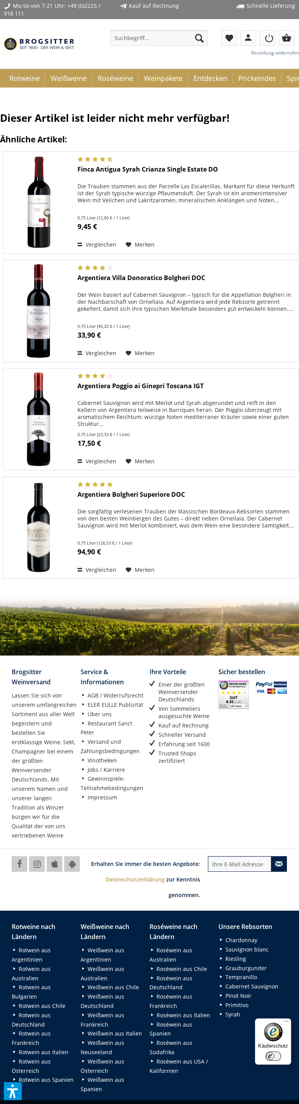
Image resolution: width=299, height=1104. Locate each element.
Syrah (232, 1014)
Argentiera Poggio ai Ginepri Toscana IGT (140, 386)
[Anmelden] (267, 38)
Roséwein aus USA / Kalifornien (179, 1066)
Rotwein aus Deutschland (31, 1019)
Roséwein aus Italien (182, 1015)
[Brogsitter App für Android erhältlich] (72, 864)
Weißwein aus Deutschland (102, 1001)
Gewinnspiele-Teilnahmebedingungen (112, 783)
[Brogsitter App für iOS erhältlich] (54, 864)
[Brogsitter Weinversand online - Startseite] (39, 44)
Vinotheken (101, 760)
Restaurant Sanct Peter (106, 728)
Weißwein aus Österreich (102, 1066)
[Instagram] (37, 864)
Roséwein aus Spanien (171, 1029)
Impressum (101, 797)
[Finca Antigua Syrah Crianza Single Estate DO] (38, 202)
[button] (13, 1091)
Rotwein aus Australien (31, 973)
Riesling (235, 958)
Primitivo (236, 1005)
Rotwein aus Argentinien (31, 954)
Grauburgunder (245, 968)
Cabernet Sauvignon (251, 986)
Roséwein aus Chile (181, 969)
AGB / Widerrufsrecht (114, 695)
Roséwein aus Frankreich (171, 1001)
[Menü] (286, 1023)
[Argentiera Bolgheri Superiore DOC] (38, 528)
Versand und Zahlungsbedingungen (110, 746)
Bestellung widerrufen (275, 52)
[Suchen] (199, 38)
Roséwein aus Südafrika (171, 1047)
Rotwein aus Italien (43, 1052)
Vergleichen (100, 244)
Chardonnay (240, 940)
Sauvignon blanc (246, 949)
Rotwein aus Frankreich (31, 1038)
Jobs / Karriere (105, 769)
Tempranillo (240, 977)
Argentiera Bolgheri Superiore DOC (131, 495)
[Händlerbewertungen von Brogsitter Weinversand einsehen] (233, 695)
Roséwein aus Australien (171, 954)
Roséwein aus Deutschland (171, 982)
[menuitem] (159, 38)
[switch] (273, 1056)
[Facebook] (19, 864)
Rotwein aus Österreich (31, 1066)
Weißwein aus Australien (102, 973)
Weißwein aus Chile (112, 987)
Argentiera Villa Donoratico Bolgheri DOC (141, 278)
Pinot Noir (238, 995)
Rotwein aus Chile (41, 1005)
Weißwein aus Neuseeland (102, 1047)
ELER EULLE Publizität (114, 704)
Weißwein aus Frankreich (102, 1019)
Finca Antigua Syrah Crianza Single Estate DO (147, 169)
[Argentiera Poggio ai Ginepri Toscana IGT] (38, 419)
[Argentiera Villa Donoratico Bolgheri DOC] (38, 311)
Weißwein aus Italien (114, 1033)
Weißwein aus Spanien (102, 1084)
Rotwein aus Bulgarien (31, 991)
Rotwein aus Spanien (45, 1079)
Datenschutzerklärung (135, 879)
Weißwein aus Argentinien (102, 954)
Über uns (99, 714)
